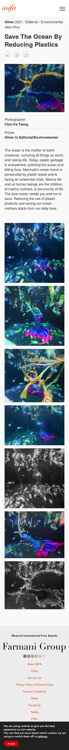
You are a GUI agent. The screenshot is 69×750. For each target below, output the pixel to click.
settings (42, 736)
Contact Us (34, 678)
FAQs (34, 671)
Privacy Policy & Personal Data (34, 684)
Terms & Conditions (34, 691)
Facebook (35, 705)
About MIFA (34, 664)
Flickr (34, 719)
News (34, 698)
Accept (11, 743)
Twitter (34, 712)
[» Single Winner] (9, 8)
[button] (8, 54)
